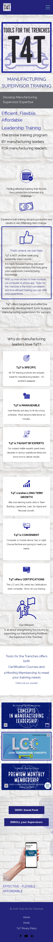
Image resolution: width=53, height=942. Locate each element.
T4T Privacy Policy (26, 928)
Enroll (26, 922)
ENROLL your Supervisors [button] (26, 822)
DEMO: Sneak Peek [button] (26, 810)
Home (26, 917)
